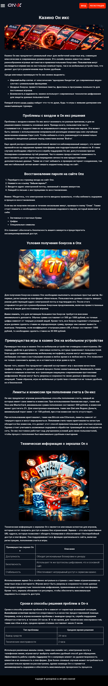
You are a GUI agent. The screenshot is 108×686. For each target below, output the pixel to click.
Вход (83, 6)
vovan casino (27, 102)
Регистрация (97, 6)
